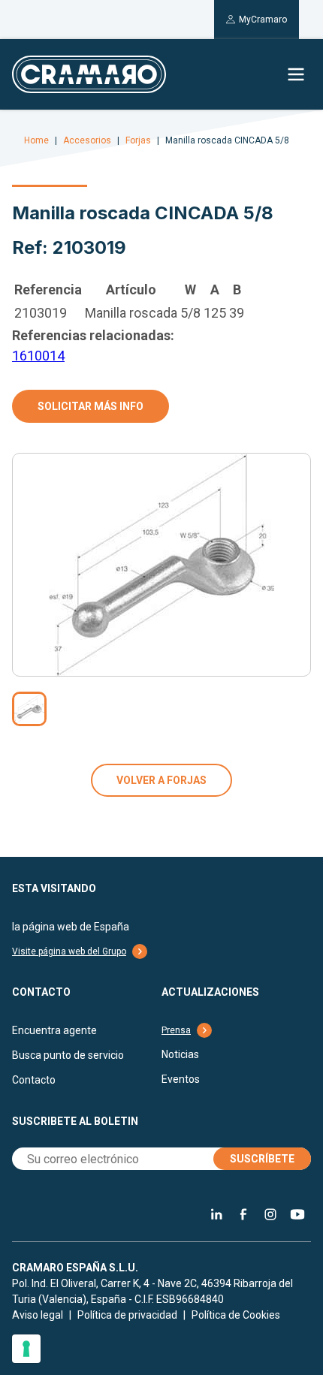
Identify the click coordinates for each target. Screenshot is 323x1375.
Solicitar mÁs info (90, 406)
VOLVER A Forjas (161, 780)
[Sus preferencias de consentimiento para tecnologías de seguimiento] (26, 1348)
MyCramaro (263, 19)
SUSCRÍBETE (262, 1159)
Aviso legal (37, 1315)
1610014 (38, 355)
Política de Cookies (236, 1315)
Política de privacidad (127, 1315)
